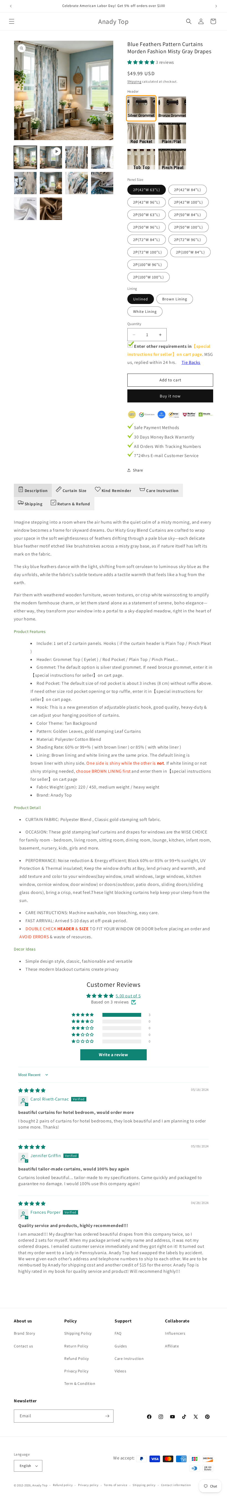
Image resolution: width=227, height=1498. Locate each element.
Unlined (140, 298)
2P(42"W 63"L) (146, 189)
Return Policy (76, 1346)
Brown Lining (174, 298)
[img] (32, 1090)
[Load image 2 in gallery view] (76, 157)
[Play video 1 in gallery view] (51, 157)
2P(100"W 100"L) (148, 277)
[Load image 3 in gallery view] (102, 157)
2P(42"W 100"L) (188, 202)
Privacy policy (88, 1485)
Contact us (23, 1346)
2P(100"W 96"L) (147, 264)
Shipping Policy (78, 1333)
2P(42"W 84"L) (187, 189)
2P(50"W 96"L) (146, 227)
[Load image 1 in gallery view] (25, 157)
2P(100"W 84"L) (190, 252)
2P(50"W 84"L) (187, 214)
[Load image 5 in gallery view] (51, 183)
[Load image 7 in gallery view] (102, 183)
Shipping (134, 81)
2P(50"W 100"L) (188, 227)
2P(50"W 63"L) (146, 214)
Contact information (176, 1485)
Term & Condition (80, 1383)
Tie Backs (191, 362)
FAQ (118, 1333)
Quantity (134, 323)
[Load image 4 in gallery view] (25, 183)
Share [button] (138, 470)
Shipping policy (144, 1485)
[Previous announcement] (11, 6)
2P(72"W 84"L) (146, 239)
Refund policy (63, 1485)
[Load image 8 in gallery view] (25, 208)
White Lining (145, 311)
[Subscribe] (107, 1416)
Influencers (175, 1333)
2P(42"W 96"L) (146, 202)
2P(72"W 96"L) (187, 239)
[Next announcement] (216, 6)
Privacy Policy (76, 1370)
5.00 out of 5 (128, 996)
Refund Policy (76, 1358)
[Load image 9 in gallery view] (51, 208)
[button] (12, 21)
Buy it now (170, 396)
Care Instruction (129, 1358)
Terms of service (115, 1485)
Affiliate (172, 1346)
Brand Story (24, 1333)
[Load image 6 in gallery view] (76, 183)
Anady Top (39, 1485)
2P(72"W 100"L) (147, 252)
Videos (121, 1370)
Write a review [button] (113, 1055)
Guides (121, 1346)
